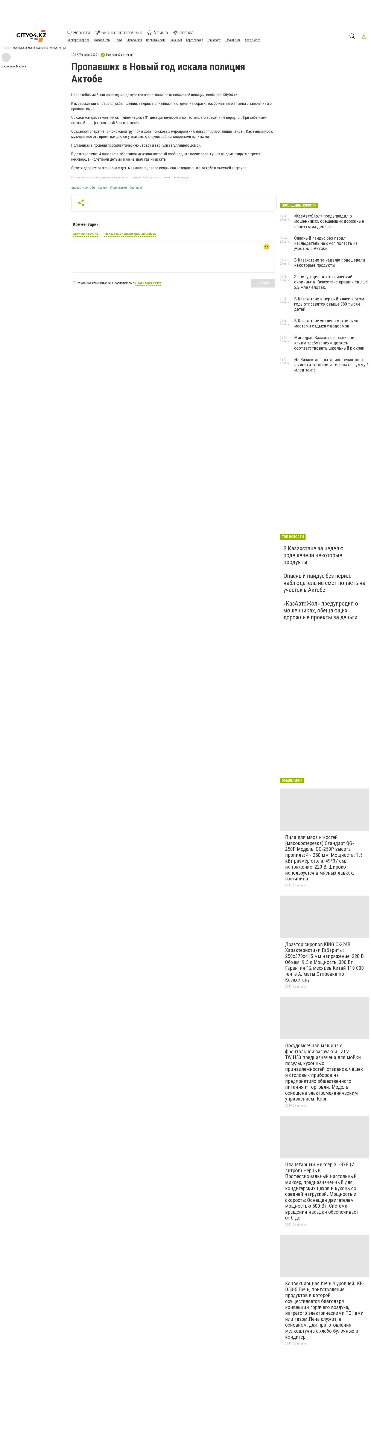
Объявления (232, 40)
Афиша (160, 32)
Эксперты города (78, 40)
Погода (186, 32)
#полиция (136, 188)
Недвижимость (156, 40)
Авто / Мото (252, 40)
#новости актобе (83, 188)
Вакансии (176, 40)
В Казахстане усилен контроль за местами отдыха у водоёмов (326, 323)
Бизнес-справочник (121, 32)
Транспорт (213, 40)
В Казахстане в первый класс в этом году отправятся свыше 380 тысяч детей (329, 304)
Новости (81, 32)
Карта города (194, 40)
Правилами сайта (148, 283)
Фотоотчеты (102, 40)
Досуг (118, 40)
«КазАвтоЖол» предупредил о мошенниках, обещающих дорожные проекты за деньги (329, 221)
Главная (6, 47)
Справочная (134, 40)
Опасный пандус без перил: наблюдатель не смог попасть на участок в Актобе (325, 243)
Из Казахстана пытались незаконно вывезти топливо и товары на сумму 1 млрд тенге (331, 365)
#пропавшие (118, 188)
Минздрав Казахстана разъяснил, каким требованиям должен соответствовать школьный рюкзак (329, 342)
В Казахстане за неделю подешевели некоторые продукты (329, 262)
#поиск (102, 188)
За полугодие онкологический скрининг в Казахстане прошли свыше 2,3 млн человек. (331, 282)
